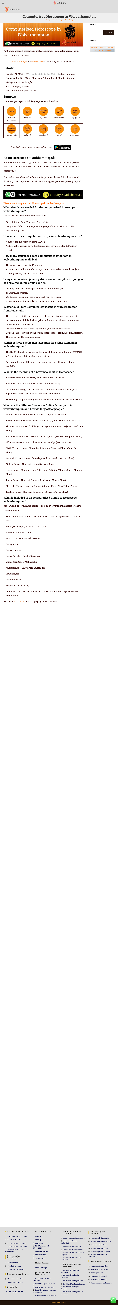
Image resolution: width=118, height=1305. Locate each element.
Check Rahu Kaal (13, 1240)
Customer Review (41, 1251)
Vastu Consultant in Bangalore (74, 1238)
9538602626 (37, 61)
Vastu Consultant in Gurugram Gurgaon (72, 1253)
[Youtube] (22, 1291)
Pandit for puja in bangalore (45, 1284)
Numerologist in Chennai (100, 1248)
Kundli (101, 50)
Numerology (109, 47)
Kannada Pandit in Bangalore (45, 1295)
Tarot (94, 50)
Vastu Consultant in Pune (72, 1246)
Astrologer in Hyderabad (100, 1269)
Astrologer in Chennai (99, 1276)
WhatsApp (21, 61)
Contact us (39, 1243)
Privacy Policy (40, 1255)
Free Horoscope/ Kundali (16, 1243)
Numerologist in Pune (99, 1245)
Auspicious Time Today (15, 1269)
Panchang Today (13, 1263)
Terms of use (40, 1258)
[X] (7, 1291)
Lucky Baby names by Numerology (14, 1250)
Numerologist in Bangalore (101, 1238)
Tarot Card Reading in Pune (73, 1281)
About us (38, 1236)
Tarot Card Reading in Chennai (74, 1284)
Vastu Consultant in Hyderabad (69, 1242)
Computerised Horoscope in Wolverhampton (60, 20)
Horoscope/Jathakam (15, 1279)
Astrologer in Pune (98, 1273)
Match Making (109, 50)
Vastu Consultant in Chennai (73, 1250)
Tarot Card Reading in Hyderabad (70, 1276)
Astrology (94, 47)
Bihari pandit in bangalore (44, 1287)
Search (109, 32)
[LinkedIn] (16, 1291)
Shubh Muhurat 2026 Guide (17, 1236)
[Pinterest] (19, 1291)
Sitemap (38, 1240)
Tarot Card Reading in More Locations (72, 1293)
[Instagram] (13, 1291)
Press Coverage (41, 1268)
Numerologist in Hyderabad (101, 1241)
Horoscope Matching (15, 1282)
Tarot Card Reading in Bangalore (70, 1271)
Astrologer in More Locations (101, 1283)
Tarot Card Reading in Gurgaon (70, 1288)
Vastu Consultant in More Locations (71, 1258)
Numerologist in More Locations (97, 1255)
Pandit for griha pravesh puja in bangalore (44, 1291)
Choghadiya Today (14, 1266)
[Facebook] (10, 1291)
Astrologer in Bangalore (99, 1266)
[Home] (43, 20)
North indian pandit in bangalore (42, 1279)
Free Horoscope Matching (17, 1246)
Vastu (101, 47)
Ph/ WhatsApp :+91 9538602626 (41, 1247)
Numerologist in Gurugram (100, 1252)
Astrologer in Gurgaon (99, 1279)
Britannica (19, 601)
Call (13, 61)
